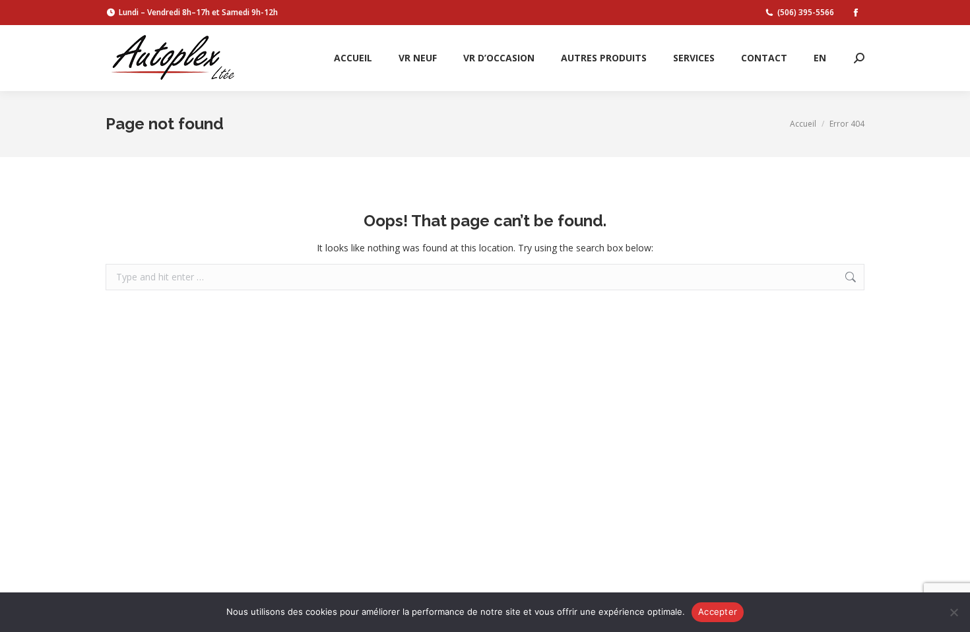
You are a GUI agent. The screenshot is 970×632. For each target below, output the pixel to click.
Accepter (717, 611)
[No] (953, 612)
